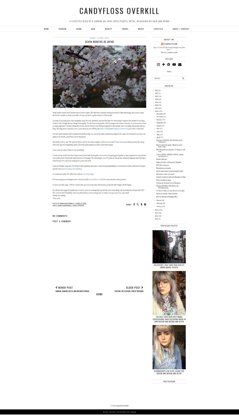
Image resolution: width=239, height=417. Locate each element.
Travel (125, 29)
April (158, 137)
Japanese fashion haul (121, 129)
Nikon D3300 (104, 129)
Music (141, 29)
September (160, 122)
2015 (156, 210)
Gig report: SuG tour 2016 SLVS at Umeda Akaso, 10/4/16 (169, 266)
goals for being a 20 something (72, 169)
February (160, 203)
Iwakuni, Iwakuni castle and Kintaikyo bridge (171, 177)
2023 (156, 90)
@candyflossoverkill (96, 179)
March (159, 200)
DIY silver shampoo (162, 165)
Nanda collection (161, 159)
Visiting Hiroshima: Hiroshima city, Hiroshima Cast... (167, 186)
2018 (156, 105)
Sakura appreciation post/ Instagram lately (169, 171)
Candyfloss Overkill (119, 10)
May (158, 134)
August (159, 126)
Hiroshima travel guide (163, 168)
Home (46, 29)
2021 (156, 96)
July (158, 128)
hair (93, 29)
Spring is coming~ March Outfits (166, 193)
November (160, 117)
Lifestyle (158, 29)
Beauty (108, 29)
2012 (156, 219)
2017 (156, 108)
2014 (156, 213)
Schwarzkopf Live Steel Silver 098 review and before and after (169, 372)
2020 (156, 99)
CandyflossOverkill (65, 205)
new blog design (88, 174)
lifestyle (81, 205)
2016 (156, 111)
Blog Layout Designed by (119, 412)
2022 (156, 93)
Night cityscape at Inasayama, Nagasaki (168, 162)
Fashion (62, 29)
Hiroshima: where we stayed (165, 174)
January (159, 206)
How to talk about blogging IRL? (167, 196)
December (160, 114)
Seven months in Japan (163, 180)
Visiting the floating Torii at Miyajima (168, 183)
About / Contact (181, 29)
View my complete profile (169, 52)
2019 (156, 102)
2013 (156, 216)
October (159, 120)
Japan (78, 29)
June (158, 131)
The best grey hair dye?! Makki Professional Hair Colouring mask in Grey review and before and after (169, 319)
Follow (169, 71)
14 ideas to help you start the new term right (170, 190)
